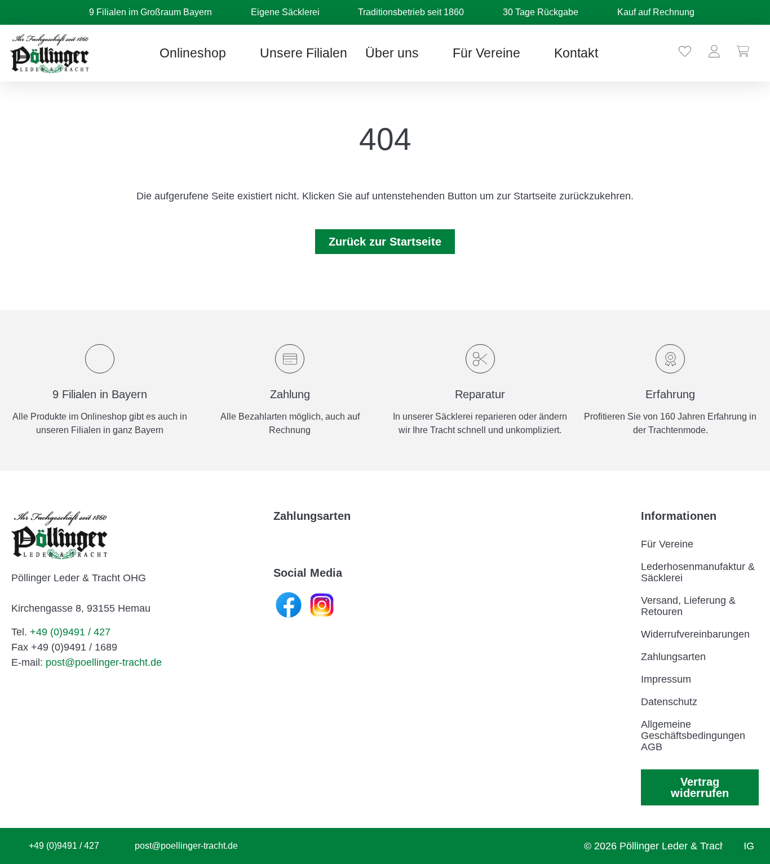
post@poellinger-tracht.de (104, 662)
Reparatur (480, 394)
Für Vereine (667, 544)
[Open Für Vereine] (529, 53)
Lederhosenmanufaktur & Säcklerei (698, 572)
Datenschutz (669, 701)
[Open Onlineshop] (235, 53)
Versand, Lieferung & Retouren (688, 606)
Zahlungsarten (673, 656)
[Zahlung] (289, 358)
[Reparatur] (480, 358)
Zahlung (290, 394)
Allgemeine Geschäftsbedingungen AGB (693, 735)
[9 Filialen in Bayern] (99, 358)
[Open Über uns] (428, 53)
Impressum (666, 679)
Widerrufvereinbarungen (695, 634)
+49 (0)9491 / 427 (70, 632)
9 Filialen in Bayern (99, 394)
